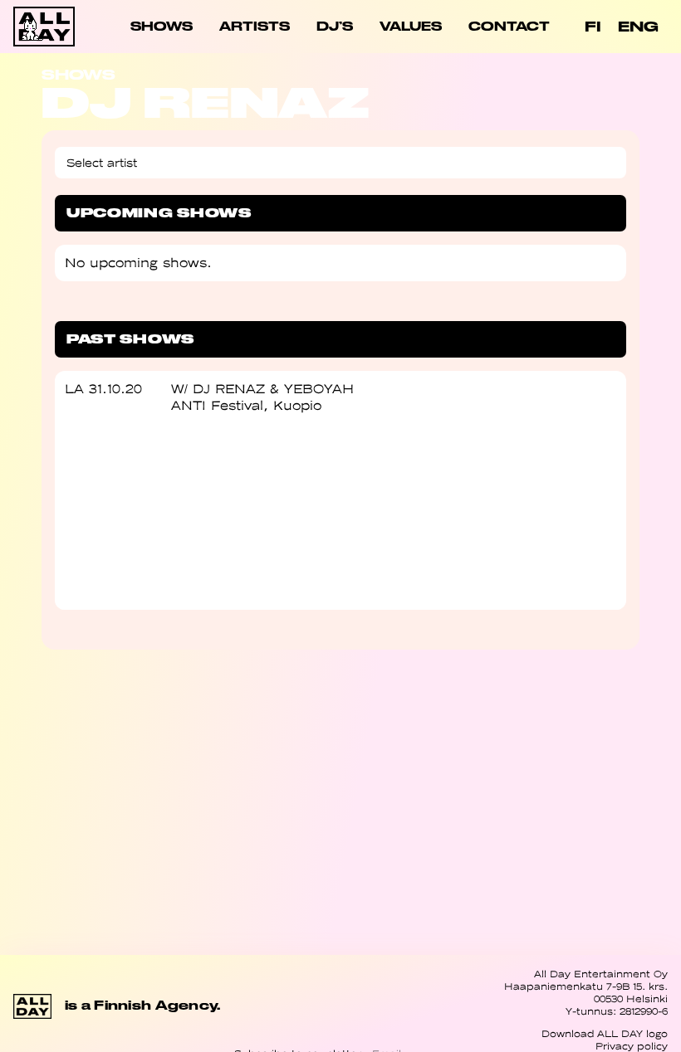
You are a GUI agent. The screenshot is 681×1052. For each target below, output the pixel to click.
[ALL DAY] (46, 26)
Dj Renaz (229, 389)
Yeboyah (319, 389)
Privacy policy (631, 1046)
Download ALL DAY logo (604, 1034)
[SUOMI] (593, 27)
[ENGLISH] (638, 27)
